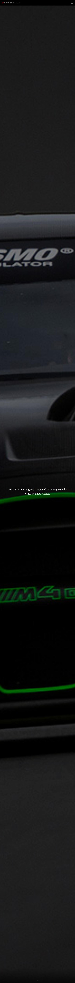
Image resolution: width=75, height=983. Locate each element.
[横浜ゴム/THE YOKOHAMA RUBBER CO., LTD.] (11, 3)
